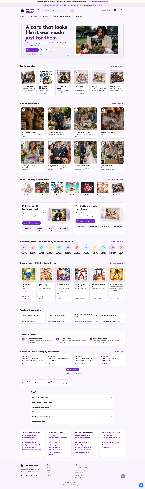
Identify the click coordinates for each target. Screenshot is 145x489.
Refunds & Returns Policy (81, 467)
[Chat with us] (141, 485)
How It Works (78, 16)
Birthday (23, 16)
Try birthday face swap (31, 223)
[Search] (72, 10)
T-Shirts (55, 16)
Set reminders (97, 5)
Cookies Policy (78, 475)
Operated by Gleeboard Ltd (72, 482)
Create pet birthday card (84, 221)
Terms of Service (79, 472)
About (48, 472)
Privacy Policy (78, 477)
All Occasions (65, 16)
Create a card (31, 50)
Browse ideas (45, 50)
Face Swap (33, 16)
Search (49, 467)
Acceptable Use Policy (80, 470)
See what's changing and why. (98, 1)
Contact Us (50, 475)
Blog (48, 470)
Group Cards (44, 16)
